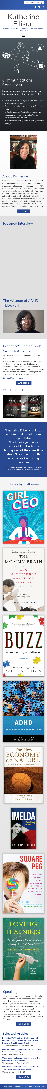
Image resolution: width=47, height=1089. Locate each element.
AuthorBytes (39, 1087)
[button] (34, 2)
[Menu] (23, 36)
